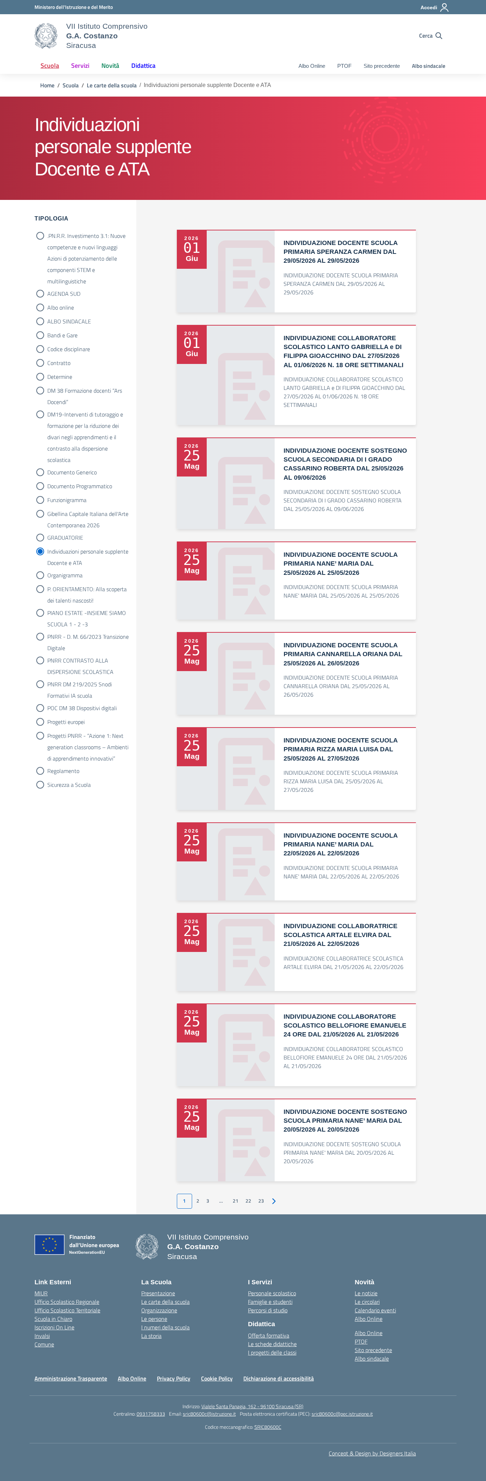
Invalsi (42, 1336)
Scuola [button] (50, 65)
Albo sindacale (428, 66)
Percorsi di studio (267, 1310)
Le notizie (366, 1293)
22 (248, 1201)
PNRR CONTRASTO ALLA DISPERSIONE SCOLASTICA (80, 661)
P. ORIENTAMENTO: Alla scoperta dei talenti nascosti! (87, 590)
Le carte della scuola (165, 1301)
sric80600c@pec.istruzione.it (342, 1413)
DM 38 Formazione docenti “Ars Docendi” (84, 391)
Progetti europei (66, 722)
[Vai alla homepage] (46, 36)
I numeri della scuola (165, 1327)
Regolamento (63, 771)
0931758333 (151, 1413)
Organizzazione (159, 1310)
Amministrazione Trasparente (71, 1378)
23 (261, 1201)
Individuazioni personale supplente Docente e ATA (87, 552)
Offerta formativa (268, 1335)
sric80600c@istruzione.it (209, 1413)
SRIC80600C (267, 1427)
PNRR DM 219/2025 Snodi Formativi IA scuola (79, 685)
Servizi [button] (80, 65)
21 (235, 1201)
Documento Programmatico (79, 486)
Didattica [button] (143, 65)
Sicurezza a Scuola (69, 784)
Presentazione (158, 1293)
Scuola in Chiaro (53, 1318)
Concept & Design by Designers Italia (372, 1453)
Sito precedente (382, 66)
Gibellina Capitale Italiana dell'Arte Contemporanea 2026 (87, 514)
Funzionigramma (66, 500)
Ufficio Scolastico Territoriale (67, 1310)
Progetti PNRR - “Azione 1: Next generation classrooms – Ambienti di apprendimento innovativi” (87, 736)
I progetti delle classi (272, 1352)
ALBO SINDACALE (69, 321)
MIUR (41, 1293)
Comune (44, 1344)
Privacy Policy (173, 1378)
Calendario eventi (375, 1310)
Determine (59, 376)
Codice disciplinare (68, 349)
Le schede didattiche (272, 1344)
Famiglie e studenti (270, 1301)
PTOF (344, 66)
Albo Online (312, 66)
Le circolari (367, 1301)
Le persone (154, 1318)
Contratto (58, 363)
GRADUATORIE (65, 537)
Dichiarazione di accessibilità (278, 1378)
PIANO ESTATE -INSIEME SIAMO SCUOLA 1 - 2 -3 (86, 614)
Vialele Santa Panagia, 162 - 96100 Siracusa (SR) (252, 1406)
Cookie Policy (217, 1378)
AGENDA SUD (63, 293)
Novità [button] (110, 65)
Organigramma (65, 575)
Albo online (60, 307)
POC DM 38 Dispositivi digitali (82, 708)
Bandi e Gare (62, 335)
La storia (151, 1336)
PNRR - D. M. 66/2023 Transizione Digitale (88, 637)
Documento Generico (72, 472)
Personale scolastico (272, 1293)
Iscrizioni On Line (54, 1327)
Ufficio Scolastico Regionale (67, 1301)
